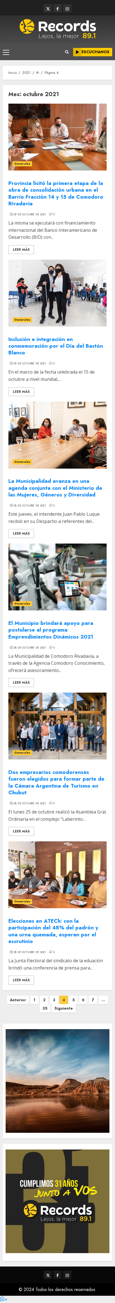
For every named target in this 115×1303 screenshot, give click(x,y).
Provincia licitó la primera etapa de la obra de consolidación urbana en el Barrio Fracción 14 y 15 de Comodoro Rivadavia (55, 193)
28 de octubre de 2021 (30, 506)
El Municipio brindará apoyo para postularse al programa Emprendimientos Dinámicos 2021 (50, 629)
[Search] (66, 52)
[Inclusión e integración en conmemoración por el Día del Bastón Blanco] (57, 293)
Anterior (18, 1000)
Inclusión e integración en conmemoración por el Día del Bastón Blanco (55, 346)
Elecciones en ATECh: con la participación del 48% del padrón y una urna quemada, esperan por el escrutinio (53, 931)
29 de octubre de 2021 (30, 214)
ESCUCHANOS (95, 52)
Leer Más (21, 249)
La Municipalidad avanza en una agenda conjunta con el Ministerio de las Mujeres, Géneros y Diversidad (55, 487)
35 (44, 1008)
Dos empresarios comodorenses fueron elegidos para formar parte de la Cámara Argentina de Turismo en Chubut (56, 782)
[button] (3, 1299)
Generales (22, 164)
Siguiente (63, 1008)
